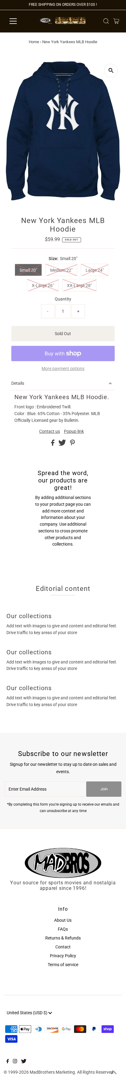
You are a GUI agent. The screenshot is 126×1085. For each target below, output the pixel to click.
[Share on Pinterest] (72, 444)
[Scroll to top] (114, 1073)
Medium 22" (61, 270)
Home (34, 42)
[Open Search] (106, 21)
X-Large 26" (43, 285)
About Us (63, 920)
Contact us (49, 431)
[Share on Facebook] (53, 444)
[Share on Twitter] (62, 444)
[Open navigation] (18, 21)
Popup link (74, 431)
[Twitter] (24, 1061)
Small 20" (28, 270)
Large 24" (95, 270)
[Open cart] (116, 21)
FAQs (63, 929)
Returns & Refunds (63, 938)
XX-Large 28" (79, 285)
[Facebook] (7, 1061)
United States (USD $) (27, 1012)
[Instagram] (15, 1061)
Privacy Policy (63, 955)
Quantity (63, 299)
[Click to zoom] (111, 71)
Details (17, 383)
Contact (63, 946)
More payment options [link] (63, 368)
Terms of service (63, 964)
